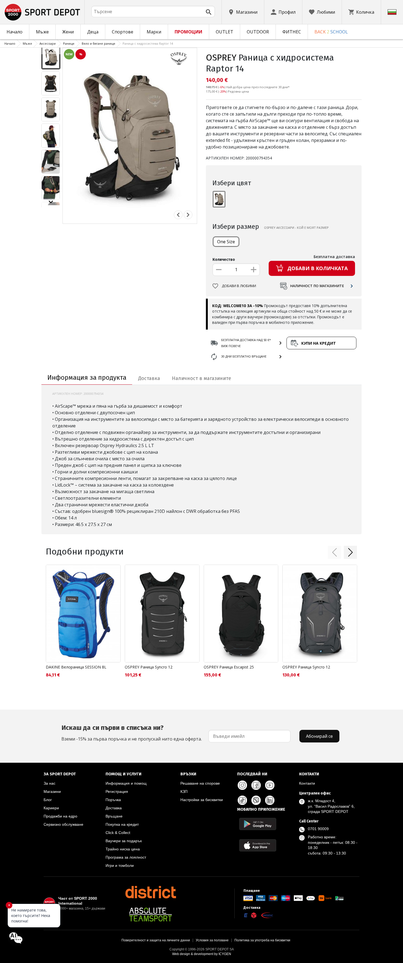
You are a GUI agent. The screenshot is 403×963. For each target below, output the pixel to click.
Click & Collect (118, 832)
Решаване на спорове (200, 783)
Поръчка (113, 800)
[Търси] (208, 12)
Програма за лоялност (126, 857)
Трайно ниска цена (123, 849)
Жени (68, 32)
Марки (154, 32)
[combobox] (153, 11)
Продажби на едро (60, 816)
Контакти (307, 783)
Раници (68, 43)
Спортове (122, 32)
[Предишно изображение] (50, 51)
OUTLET (224, 32)
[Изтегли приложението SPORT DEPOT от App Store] (257, 845)
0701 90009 (318, 829)
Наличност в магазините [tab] (201, 378)
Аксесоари (47, 43)
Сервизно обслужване (63, 824)
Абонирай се (319, 736)
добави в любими (239, 286)
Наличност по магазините (317, 286)
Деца (92, 32)
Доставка (114, 808)
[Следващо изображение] (50, 202)
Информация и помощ (126, 783)
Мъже (42, 32)
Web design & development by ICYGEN (201, 954)
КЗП (184, 791)
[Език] (392, 12)
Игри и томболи (120, 865)
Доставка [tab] (149, 378)
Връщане (114, 816)
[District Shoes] (150, 892)
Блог (48, 800)
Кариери (51, 808)
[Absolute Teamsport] (150, 914)
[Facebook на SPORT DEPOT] (256, 785)
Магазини (52, 791)
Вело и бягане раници (98, 43)
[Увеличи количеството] (253, 269)
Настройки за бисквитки (201, 800)
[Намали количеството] (218, 269)
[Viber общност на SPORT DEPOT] (256, 800)
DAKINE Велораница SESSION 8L (76, 667)
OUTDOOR (258, 32)
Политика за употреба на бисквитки (262, 940)
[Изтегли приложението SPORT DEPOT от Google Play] (257, 824)
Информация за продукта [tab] (86, 377)
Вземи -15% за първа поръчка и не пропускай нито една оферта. (131, 733)
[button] (334, 552)
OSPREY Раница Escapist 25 (229, 667)
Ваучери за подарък (124, 841)
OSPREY (221, 57)
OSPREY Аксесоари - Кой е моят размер (296, 227)
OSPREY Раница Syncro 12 (148, 667)
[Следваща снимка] (188, 214)
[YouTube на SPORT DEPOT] (270, 785)
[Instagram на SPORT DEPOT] (242, 785)
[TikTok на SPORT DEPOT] (242, 800)
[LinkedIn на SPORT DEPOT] (270, 800)
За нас (49, 783)
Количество (223, 259)
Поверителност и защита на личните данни (155, 940)
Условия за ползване (212, 940)
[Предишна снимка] (178, 214)
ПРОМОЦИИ (188, 32)
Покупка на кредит (122, 824)
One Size (226, 242)
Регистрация (117, 791)
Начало (14, 32)
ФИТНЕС (291, 32)
